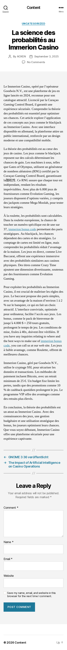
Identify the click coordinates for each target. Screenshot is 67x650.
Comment (11, 507)
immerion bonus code (22, 229)
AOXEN (21, 56)
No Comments (36, 62)
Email (8, 559)
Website (9, 575)
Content (33, 7)
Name (8, 542)
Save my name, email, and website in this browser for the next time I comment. (31, 594)
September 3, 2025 (46, 56)
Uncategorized (33, 23)
